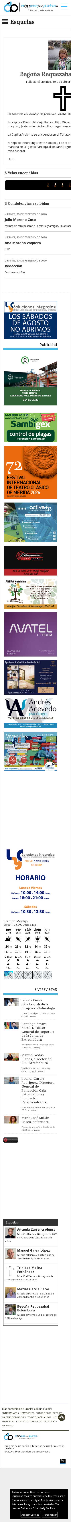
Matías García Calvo (33, 1289)
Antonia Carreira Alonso (36, 1229)
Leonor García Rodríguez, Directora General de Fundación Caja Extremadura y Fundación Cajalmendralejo (37, 1090)
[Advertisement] (35, 809)
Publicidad (8, 1421)
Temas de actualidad (39, 1417)
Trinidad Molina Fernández (29, 1269)
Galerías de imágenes (14, 1417)
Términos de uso (41, 1446)
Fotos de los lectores (49, 1413)
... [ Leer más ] (32, 1016)
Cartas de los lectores (43, 1421)
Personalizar (50, 1514)
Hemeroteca (27, 1413)
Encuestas (8, 1425)
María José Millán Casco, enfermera (35, 1120)
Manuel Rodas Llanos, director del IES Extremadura (36, 1059)
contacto (22, 1421)
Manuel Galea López (33, 1250)
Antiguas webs (10, 1413)
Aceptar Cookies (30, 1514)
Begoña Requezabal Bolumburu (33, 1308)
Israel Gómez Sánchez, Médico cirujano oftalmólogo (38, 1004)
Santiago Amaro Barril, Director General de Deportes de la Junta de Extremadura (37, 1032)
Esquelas (22, 22)
